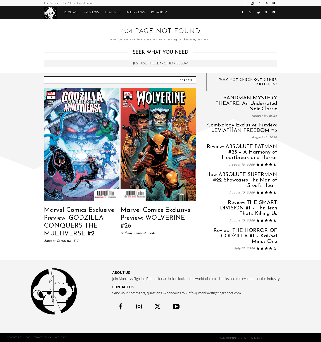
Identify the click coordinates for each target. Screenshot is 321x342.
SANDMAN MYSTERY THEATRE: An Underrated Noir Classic (246, 103)
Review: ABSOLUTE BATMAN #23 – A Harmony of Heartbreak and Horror (242, 152)
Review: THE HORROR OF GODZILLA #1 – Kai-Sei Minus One (245, 236)
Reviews (71, 12)
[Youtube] (274, 3)
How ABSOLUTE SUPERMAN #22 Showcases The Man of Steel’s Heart (241, 180)
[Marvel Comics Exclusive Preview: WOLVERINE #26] (158, 144)
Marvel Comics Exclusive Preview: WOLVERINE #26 (156, 218)
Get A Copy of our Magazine (78, 3)
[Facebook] (245, 3)
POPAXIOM (159, 12)
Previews (91, 12)
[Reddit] (259, 3)
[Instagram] (252, 3)
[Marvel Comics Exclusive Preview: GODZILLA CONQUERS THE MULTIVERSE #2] (81, 144)
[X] (266, 3)
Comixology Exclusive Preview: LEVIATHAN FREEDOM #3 (242, 128)
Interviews (135, 12)
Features (112, 12)
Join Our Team (51, 3)
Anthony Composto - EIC (61, 241)
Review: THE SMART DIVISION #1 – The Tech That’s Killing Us (248, 208)
